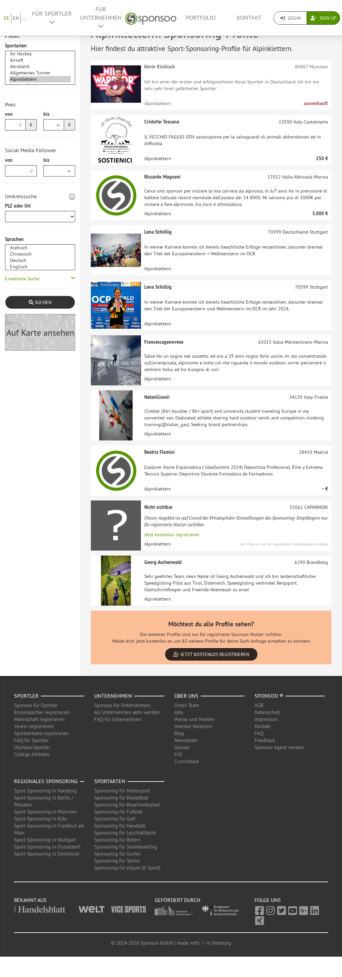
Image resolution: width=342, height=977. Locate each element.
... (24, 18)
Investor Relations (193, 726)
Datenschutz (267, 712)
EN (16, 18)
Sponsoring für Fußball (118, 811)
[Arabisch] (40, 248)
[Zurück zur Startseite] (150, 18)
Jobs (178, 712)
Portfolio (200, 17)
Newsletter (186, 740)
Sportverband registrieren (41, 733)
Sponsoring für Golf (114, 819)
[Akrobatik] (40, 66)
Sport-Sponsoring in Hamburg (45, 790)
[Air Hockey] (40, 54)
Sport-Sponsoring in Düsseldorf (47, 847)
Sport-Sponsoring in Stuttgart (45, 840)
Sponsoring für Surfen (117, 854)
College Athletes (31, 754)
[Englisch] (40, 267)
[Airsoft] (40, 60)
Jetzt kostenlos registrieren (171, 535)
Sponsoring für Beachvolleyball (127, 804)
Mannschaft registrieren (39, 719)
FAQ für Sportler (31, 740)
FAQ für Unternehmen (117, 719)
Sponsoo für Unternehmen (122, 705)
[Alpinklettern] (40, 79)
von (9, 114)
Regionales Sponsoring (46, 781)
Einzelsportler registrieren (41, 712)
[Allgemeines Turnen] (40, 73)
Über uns (186, 695)
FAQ (259, 733)
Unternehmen (113, 695)
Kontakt (249, 17)
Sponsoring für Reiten (117, 840)
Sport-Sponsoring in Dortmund (46, 854)
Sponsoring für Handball (119, 826)
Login (294, 18)
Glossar (181, 747)
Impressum (266, 719)
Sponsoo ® (268, 695)
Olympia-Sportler (32, 747)
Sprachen (14, 239)
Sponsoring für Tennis (117, 861)
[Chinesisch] (40, 254)
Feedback (264, 740)
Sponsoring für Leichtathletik (125, 833)
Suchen (42, 302)
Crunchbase (186, 761)
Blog (179, 733)
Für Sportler (52, 13)
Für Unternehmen (101, 13)
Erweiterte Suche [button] (22, 279)
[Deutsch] (40, 260)
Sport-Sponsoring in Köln (40, 819)
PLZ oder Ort (18, 206)
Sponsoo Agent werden (279, 747)
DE (6, 18)
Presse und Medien (194, 719)
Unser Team (186, 705)
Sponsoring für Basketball (121, 797)
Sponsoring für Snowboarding (125, 847)
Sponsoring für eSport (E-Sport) (127, 868)
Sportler (26, 695)
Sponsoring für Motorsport (122, 790)
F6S (178, 754)
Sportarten (16, 46)
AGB (259, 705)
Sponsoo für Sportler (36, 705)
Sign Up (327, 18)
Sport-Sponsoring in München (45, 811)
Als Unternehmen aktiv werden (127, 712)
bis (46, 114)
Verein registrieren (34, 726)
